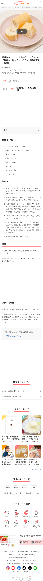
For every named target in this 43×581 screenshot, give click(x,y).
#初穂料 (28, 493)
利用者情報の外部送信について (20, 558)
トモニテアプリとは (28, 561)
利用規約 (11, 555)
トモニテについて (11, 561)
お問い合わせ (23, 552)
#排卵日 (25, 487)
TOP (5, 552)
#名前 (37, 493)
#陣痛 (8, 487)
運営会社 (34, 552)
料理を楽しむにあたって (13, 336)
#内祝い (34, 487)
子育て (10, 7)
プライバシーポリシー (25, 555)
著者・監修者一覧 (13, 564)
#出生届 (18, 493)
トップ (4, 7)
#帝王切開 (8, 493)
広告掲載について (29, 564)
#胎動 (16, 487)
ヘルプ (12, 552)
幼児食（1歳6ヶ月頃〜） (23, 7)
